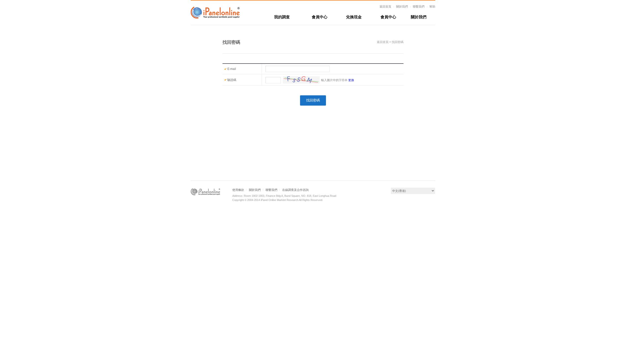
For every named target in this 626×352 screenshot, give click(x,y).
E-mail (231, 69)
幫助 (432, 6)
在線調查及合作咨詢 (295, 190)
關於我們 (402, 6)
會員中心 (319, 17)
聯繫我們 (419, 6)
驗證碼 (231, 80)
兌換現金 (354, 17)
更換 (351, 80)
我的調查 (282, 17)
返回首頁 (385, 6)
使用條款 (238, 190)
